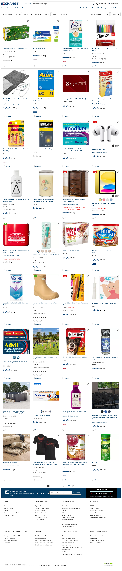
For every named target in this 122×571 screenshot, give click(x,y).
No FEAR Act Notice (96, 542)
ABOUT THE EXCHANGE (69, 531)
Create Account (66, 506)
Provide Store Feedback (42, 508)
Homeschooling (95, 508)
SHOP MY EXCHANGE (42, 501)
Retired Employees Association (44, 542)
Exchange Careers (40, 538)
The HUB (93, 513)
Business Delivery (40, 510)
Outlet (17, 8)
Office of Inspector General (98, 536)
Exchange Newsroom (68, 542)
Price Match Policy (9, 515)
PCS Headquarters (95, 515)
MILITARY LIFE (94, 501)
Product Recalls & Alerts (69, 526)
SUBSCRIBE (76, 493)
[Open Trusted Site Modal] (108, 564)
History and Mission (67, 536)
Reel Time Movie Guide (42, 513)
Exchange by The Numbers (70, 540)
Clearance (10, 8)
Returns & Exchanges (68, 517)
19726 (69, 486)
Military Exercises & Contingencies (72, 547)
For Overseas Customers (69, 524)
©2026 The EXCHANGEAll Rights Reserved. (19, 565)
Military (24, 8)
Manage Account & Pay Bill (12, 536)
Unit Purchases (85, 8)
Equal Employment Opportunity (44, 545)
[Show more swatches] (53, 251)
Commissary (94, 538)
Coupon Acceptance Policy (12, 513)
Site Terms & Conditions (43, 565)
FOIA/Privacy (66, 552)
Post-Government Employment (44, 536)
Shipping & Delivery (67, 519)
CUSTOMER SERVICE (68, 501)
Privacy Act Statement (59, 565)
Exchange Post (66, 545)
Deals (3, 8)
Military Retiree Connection (43, 540)
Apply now (7, 542)
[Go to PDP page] (16, 33)
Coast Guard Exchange (97, 540)
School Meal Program (96, 510)
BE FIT (92, 506)
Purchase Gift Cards (41, 517)
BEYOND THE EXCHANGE (98, 531)
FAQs (63, 513)
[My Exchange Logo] (13, 3)
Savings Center (8, 508)
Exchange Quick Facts (68, 538)
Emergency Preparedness (98, 517)
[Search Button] (93, 4)
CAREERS (38, 531)
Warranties (65, 522)
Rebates (6, 510)
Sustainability (66, 549)
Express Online (39, 506)
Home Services (39, 519)
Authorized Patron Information (71, 508)
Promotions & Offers (10, 538)
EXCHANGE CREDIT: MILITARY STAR (15, 531)
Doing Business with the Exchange (72, 554)
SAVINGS (7, 501)
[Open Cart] (119, 4)
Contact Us (65, 510)
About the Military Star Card (12, 540)
